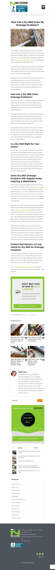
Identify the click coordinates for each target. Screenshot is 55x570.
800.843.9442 (32, 534)
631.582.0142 (24, 534)
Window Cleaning (16, 518)
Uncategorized (15, 515)
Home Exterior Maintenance (18, 499)
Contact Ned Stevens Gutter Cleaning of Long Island (24, 267)
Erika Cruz (24, 314)
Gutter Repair (16, 314)
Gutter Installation (15, 490)
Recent (36, 447)
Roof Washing (15, 508)
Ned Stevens (30, 562)
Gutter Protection (15, 493)
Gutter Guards (15, 487)
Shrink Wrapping (15, 511)
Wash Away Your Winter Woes (26, 461)
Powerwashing (15, 505)
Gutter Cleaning (15, 484)
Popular (20, 448)
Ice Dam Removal (16, 502)
